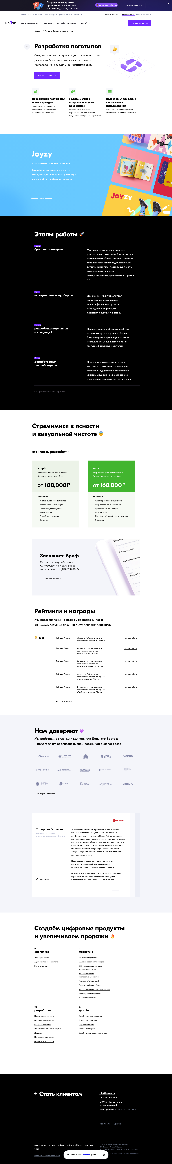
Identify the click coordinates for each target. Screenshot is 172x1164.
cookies (86, 1155)
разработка (42, 1010)
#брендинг (65, 163)
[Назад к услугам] (27, 47)
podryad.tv (44, 879)
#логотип (53, 163)
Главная (38, 31)
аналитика (41, 952)
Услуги (47, 31)
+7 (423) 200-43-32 (68, 569)
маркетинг (86, 952)
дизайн (84, 1010)
